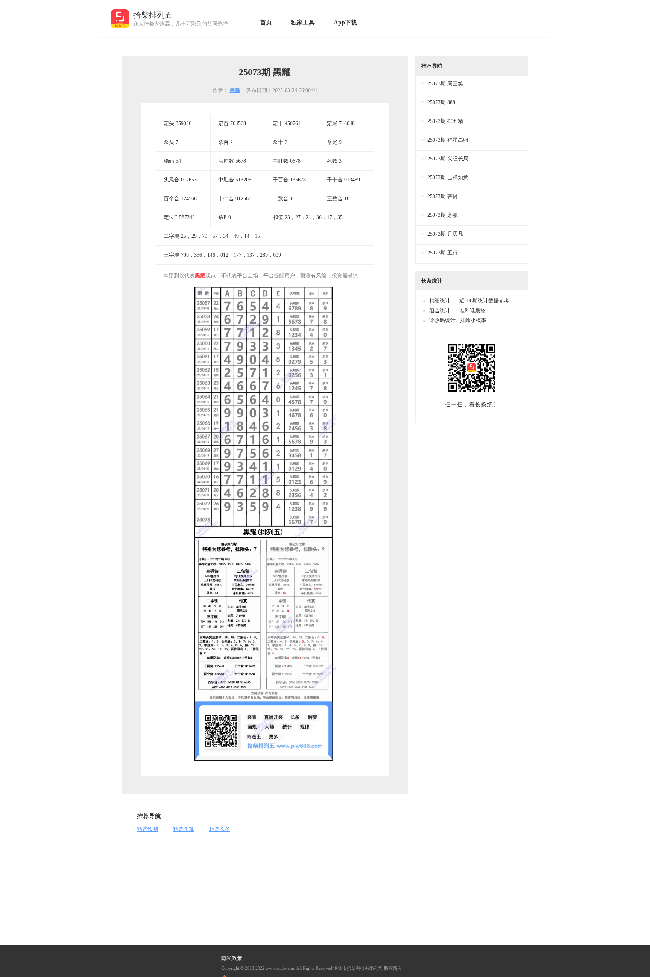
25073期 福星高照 (447, 140)
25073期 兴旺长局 (447, 159)
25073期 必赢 (442, 215)
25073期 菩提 (442, 196)
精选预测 (147, 829)
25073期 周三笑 (445, 83)
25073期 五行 (442, 253)
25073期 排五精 (445, 121)
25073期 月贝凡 (445, 234)
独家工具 (303, 22)
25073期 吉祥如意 (447, 177)
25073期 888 (441, 102)
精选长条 (219, 829)
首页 (266, 22)
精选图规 (183, 829)
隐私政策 (231, 958)
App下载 (345, 22)
